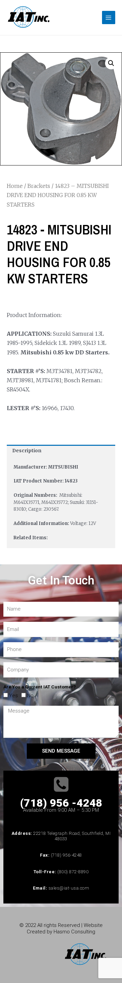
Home (15, 185)
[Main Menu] (108, 17)
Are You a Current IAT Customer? (39, 686)
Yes (13, 695)
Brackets (38, 185)
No (30, 695)
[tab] (61, 451)
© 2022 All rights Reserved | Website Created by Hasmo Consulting (61, 928)
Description (26, 451)
